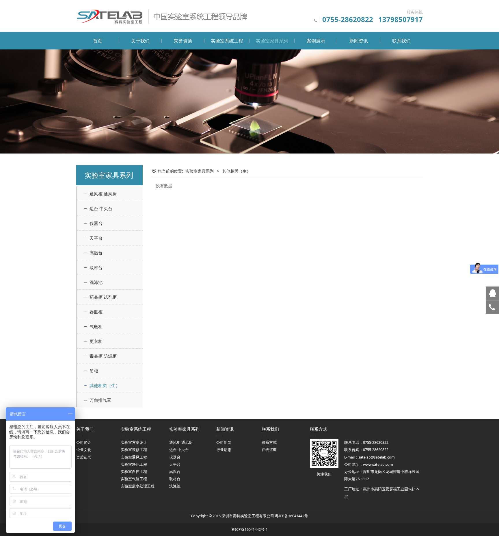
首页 (97, 41)
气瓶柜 (96, 326)
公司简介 (83, 442)
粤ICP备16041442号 (291, 515)
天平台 (96, 238)
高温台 (96, 253)
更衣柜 (96, 341)
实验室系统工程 (227, 41)
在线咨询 (269, 449)
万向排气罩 (100, 400)
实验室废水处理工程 (137, 486)
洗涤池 (96, 282)
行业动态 (223, 449)
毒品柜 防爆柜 (103, 356)
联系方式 (269, 442)
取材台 (96, 267)
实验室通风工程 (134, 457)
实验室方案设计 (134, 442)
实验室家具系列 (272, 41)
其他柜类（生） (105, 385)
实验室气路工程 (134, 478)
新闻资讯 (358, 41)
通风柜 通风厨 (103, 194)
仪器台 (96, 223)
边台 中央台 (101, 208)
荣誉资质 (183, 41)
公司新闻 (223, 442)
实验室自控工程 (134, 471)
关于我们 (140, 41)
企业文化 (83, 449)
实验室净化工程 (134, 464)
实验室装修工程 (134, 449)
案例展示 (316, 41)
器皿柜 (96, 312)
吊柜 (94, 371)
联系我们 (401, 41)
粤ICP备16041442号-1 (249, 529)
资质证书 (83, 457)
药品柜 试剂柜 (103, 297)
